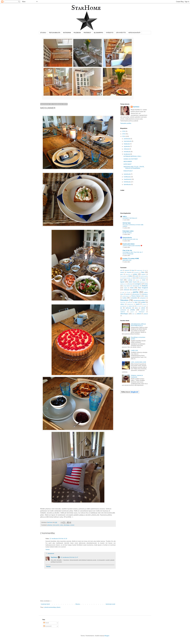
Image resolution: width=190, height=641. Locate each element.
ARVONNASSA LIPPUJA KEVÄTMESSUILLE (138, 324)
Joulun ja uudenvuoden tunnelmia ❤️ (132, 245)
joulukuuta (127, 138)
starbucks (130, 302)
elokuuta (126, 149)
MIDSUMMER (128, 161)
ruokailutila (133, 298)
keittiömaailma (144, 276)
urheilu (132, 310)
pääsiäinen (145, 294)
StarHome (54, 557)
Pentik (128, 292)
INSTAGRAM (67, 32)
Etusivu (78, 604)
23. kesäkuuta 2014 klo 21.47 (69, 557)
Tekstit (47, 623)
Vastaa (48, 549)
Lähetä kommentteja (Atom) (52, 607)
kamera (143, 274)
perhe (57, 525)
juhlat (135, 274)
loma (146, 284)
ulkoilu (143, 308)
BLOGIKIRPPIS (98, 32)
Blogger (107, 635)
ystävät (72, 525)
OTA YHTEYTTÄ (121, 32)
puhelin (128, 294)
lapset (122, 282)
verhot (132, 311)
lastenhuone (143, 282)
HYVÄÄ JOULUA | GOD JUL (130, 239)
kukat (143, 280)
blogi (133, 270)
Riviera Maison (136, 296)
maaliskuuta (127, 179)
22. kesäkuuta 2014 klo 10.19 (58, 538)
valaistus (122, 311)
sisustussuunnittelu (139, 300)
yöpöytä (145, 313)
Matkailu (145, 286)
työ (121, 308)
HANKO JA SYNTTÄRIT (131, 159)
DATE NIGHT (127, 164)
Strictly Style (127, 223)
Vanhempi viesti (110, 604)
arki (121, 270)
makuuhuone (135, 285)
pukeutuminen (136, 294)
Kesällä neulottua (127, 232)
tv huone (139, 306)
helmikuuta (127, 182)
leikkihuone (123, 284)
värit (133, 313)
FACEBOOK (77, 32)
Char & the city (127, 250)
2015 (124, 134)
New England (143, 288)
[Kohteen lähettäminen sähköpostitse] (62, 522)
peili (123, 292)
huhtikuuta (127, 177)
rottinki (146, 296)
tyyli (145, 306)
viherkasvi (141, 311)
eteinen (122, 272)
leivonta (130, 284)
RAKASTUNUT (128, 171)
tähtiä (136, 308)
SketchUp (122, 302)
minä (131, 288)
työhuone (128, 308)
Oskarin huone (144, 289)
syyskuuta (127, 146)
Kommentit (48, 626)
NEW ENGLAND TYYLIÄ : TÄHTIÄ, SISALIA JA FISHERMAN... (134, 167)
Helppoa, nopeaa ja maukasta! (137, 376)
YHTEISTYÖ (109, 32)
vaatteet (143, 310)
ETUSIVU (43, 32)
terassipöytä (123, 306)
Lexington (137, 284)
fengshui (129, 272)
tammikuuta (127, 184)
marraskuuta (128, 141)
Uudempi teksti (45, 604)
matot (125, 287)
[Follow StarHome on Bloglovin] (129, 393)
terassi (144, 304)
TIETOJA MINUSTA (54, 32)
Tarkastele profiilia (125, 123)
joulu (121, 274)
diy (145, 270)
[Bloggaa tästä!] (64, 522)
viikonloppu (67, 525)
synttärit (143, 302)
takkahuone (130, 304)
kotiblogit (130, 280)
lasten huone (133, 282)
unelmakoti (123, 310)
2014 (124, 136)
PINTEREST (87, 32)
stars (136, 302)
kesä (54, 525)
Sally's (125, 216)
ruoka (61, 525)
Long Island (126, 285)
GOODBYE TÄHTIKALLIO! (130, 218)
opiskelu (134, 290)
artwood (127, 270)
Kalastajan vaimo (128, 231)
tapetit (138, 304)
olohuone (127, 290)
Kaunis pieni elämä (128, 244)
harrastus (136, 272)
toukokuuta (127, 174)
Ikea (142, 272)
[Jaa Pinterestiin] (70, 522)
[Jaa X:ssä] (66, 522)
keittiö (136, 276)
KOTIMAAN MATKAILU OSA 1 (132, 156)
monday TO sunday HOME (131, 258)
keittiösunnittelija (126, 278)
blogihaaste (139, 270)
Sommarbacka (127, 237)
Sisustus (124, 300)
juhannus (49, 525)
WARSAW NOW (127, 260)
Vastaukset (51, 553)
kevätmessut (142, 278)
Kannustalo (123, 276)
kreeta (137, 280)
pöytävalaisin (125, 296)
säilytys (122, 304)
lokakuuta (127, 144)
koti (121, 280)
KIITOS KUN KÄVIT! (134, 32)
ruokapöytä (143, 298)
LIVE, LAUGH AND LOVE (138, 362)
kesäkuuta (127, 154)
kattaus (130, 276)
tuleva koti (131, 306)
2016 (124, 131)
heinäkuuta (127, 151)
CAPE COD (134, 350)
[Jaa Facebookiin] (68, 522)
